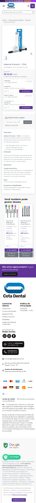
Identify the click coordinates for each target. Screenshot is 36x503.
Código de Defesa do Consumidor (9, 323)
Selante (28, 20)
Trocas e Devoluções (9, 311)
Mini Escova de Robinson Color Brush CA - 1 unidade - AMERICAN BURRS (26, 222)
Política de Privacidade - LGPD (26, 309)
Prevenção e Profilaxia (16, 20)
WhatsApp (6, 319)
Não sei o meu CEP (11, 125)
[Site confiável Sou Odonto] (11, 457)
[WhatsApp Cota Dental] (4, 336)
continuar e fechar (19, 500)
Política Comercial (8, 317)
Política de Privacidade (19, 495)
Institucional (6, 308)
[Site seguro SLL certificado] (11, 445)
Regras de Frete (7, 314)
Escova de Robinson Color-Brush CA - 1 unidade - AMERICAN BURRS (11, 222)
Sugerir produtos (9, 274)
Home (4, 20)
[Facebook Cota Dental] (13, 336)
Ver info (29, 81)
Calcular (28, 122)
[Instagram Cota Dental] (9, 336)
